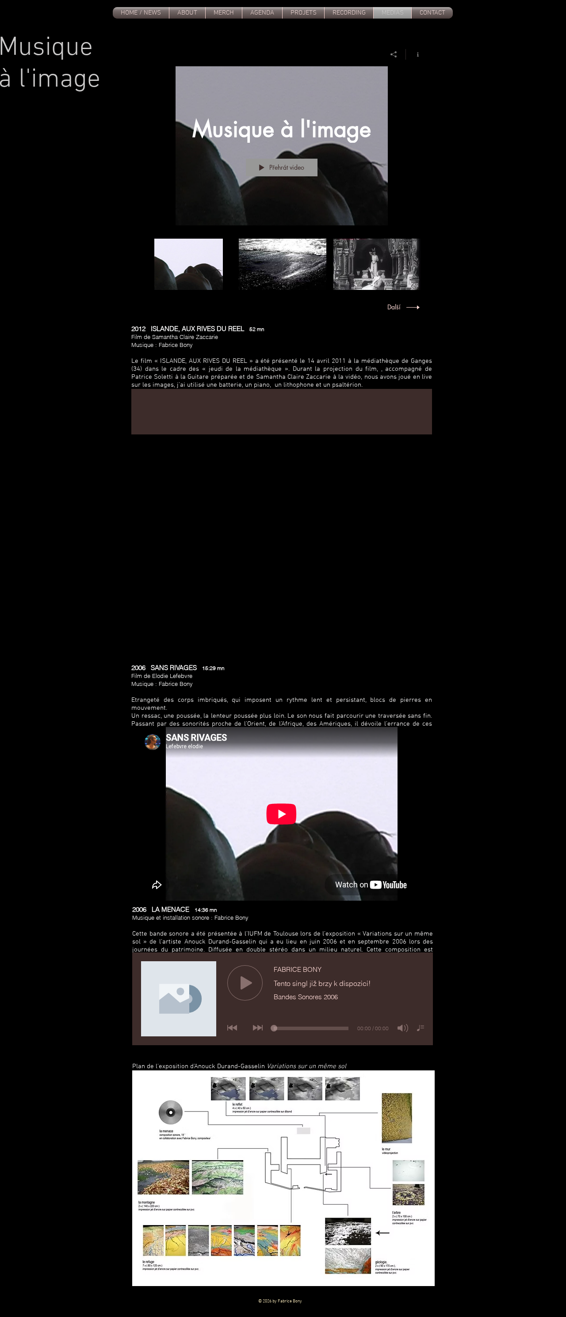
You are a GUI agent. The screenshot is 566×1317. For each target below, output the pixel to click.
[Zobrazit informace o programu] (414, 54)
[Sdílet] (394, 54)
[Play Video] (188, 264)
